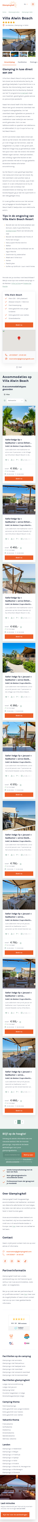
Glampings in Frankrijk (11, 1455)
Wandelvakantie (9, 1436)
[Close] (32, 1478)
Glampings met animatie (12, 1360)
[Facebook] (5, 1261)
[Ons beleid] (5, 400)
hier (14, 1226)
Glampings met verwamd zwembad (16, 1372)
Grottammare (11, 231)
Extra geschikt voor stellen (13, 1415)
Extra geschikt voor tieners (13, 1412)
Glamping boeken (14, 12)
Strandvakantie (8, 1433)
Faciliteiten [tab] (22, 62)
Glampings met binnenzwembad (15, 1375)
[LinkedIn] (18, 1261)
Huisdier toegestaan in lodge (14, 1393)
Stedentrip (7, 1430)
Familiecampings (9, 1406)
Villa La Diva (16, 283)
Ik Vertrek (24, 93)
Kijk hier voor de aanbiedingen (15, 1515)
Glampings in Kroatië (11, 1464)
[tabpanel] (19, 178)
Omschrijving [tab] (9, 62)
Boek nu (19, 479)
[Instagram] (11, 1261)
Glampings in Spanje (10, 1458)
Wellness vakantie (9, 1439)
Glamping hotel (8, 1390)
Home (4, 12)
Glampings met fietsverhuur (13, 1363)
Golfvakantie (7, 1427)
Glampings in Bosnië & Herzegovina (16, 1466)
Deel (20, 367)
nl (25, 4)
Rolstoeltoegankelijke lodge (13, 1396)
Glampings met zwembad (12, 1369)
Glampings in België (10, 1452)
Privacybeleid (27, 1159)
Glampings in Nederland (12, 1449)
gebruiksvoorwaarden (12, 1162)
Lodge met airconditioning (13, 1384)
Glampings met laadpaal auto (14, 1366)
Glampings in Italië (10, 1461)
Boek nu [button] (19, 325)
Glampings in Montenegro (13, 1469)
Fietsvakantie (8, 1424)
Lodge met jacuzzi (10, 1387)
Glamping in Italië (27, 12)
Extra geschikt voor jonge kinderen (16, 1409)
